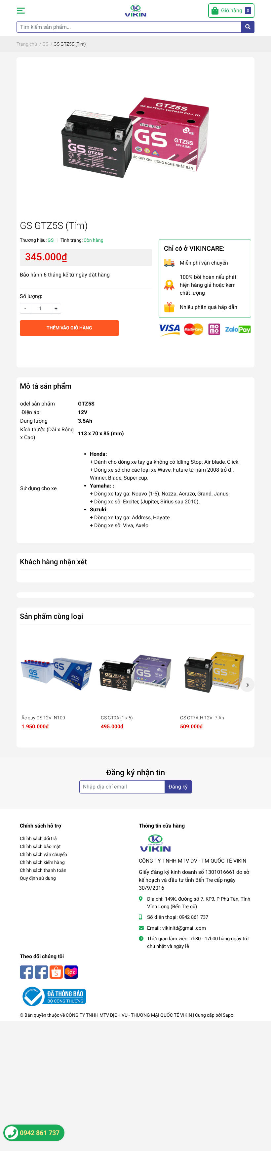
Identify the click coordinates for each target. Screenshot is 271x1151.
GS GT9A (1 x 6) (117, 717)
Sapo (228, 1015)
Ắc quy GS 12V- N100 (43, 717)
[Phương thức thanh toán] (205, 329)
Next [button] (247, 684)
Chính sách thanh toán (43, 870)
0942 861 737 (193, 917)
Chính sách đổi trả (38, 838)
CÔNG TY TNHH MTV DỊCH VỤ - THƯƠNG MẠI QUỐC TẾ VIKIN (129, 1015)
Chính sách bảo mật (40, 846)
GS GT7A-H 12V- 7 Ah (202, 717)
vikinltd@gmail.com (184, 928)
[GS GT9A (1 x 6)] (135, 673)
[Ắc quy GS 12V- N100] (56, 673)
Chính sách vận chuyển (43, 854)
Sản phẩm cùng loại (51, 616)
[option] (56, 684)
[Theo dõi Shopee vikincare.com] (56, 971)
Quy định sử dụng (38, 878)
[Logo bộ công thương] (53, 996)
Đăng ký (178, 787)
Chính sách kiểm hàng (42, 862)
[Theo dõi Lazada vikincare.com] (71, 971)
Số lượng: (31, 296)
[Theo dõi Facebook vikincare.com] (26, 971)
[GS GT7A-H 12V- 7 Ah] (214, 673)
